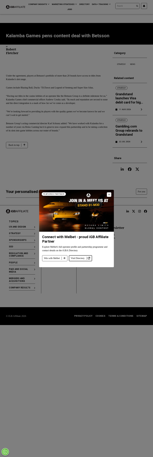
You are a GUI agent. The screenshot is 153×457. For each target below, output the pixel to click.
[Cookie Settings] (5, 452)
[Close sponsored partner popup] (109, 194)
